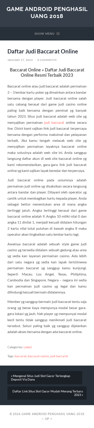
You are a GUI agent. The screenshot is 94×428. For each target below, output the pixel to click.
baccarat (20, 356)
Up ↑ (48, 419)
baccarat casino (38, 356)
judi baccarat (54, 122)
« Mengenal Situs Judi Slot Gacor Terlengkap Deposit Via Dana (40, 377)
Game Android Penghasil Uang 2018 (47, 12)
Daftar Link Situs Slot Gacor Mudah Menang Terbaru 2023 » (47, 393)
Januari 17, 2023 (20, 60)
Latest (28, 347)
